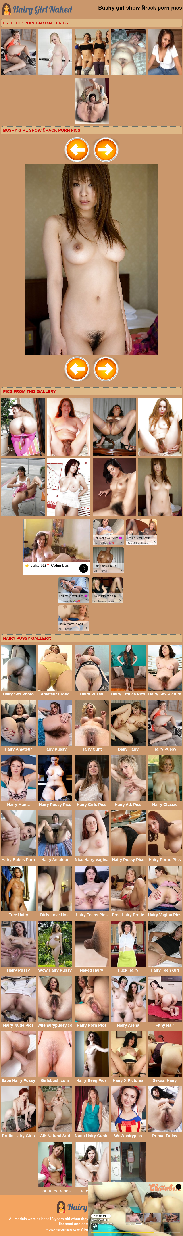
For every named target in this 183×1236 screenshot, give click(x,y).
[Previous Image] (77, 163)
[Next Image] (106, 163)
